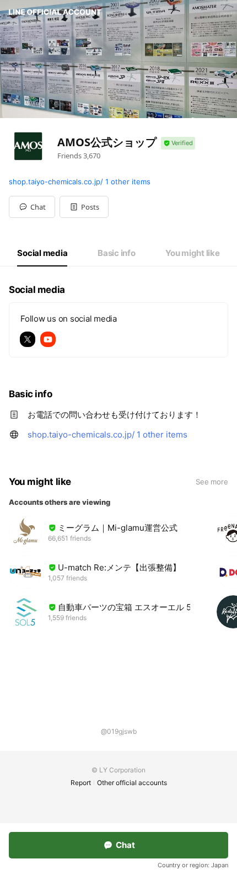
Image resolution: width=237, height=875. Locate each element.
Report (81, 782)
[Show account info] (178, 143)
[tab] (42, 253)
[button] (84, 207)
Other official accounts (132, 782)
